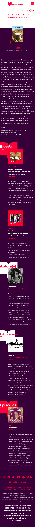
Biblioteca (29, 15)
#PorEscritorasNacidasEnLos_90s (11, 135)
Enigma (12, 495)
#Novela (23, 130)
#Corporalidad (5, 130)
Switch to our (27, 10)
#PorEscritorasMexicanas (8, 132)
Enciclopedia (20, 15)
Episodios (11, 15)
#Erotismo (13, 130)
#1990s (3, 128)
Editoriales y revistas (15, 17)
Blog (25, 17)
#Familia (18, 130)
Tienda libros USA (10, 487)
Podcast (19, 487)
